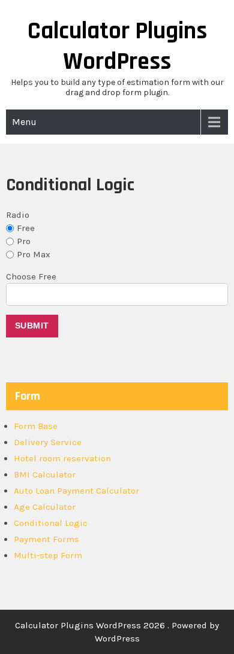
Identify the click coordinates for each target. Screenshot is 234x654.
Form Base (36, 426)
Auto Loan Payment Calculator (76, 490)
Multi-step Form (48, 555)
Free (26, 228)
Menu (24, 121)
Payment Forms (46, 539)
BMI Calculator (45, 474)
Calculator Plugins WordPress (117, 46)
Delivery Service (48, 442)
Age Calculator (45, 506)
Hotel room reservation (62, 458)
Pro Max (33, 254)
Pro (24, 241)
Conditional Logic (51, 523)
